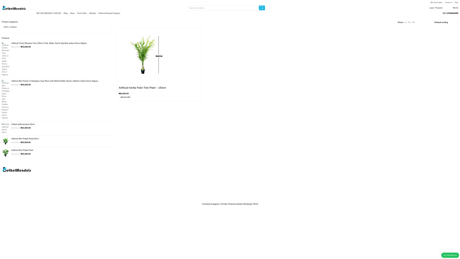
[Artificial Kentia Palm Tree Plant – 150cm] (144, 55)
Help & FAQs (390, 172)
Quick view (128, 83)
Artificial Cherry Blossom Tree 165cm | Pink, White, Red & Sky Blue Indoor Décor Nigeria (49, 43)
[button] (125, 97)
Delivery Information (393, 168)
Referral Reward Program (243, 190)
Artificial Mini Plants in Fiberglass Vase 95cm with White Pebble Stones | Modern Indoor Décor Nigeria (54, 81)
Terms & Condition (393, 186)
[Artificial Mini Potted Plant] (6, 153)
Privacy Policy (238, 177)
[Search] (262, 8)
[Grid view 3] (424, 22)
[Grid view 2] (420, 22)
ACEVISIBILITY (252, 201)
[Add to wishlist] (135, 83)
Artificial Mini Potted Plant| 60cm (25, 139)
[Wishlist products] (446, 8)
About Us (236, 168)
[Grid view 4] (429, 22)
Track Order (237, 181)
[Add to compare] (122, 83)
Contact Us (236, 172)
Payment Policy (391, 177)
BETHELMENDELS (224, 201)
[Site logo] (14, 8)
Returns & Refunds (393, 181)
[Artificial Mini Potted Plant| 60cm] (6, 141)
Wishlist (235, 186)
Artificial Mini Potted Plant (22, 150)
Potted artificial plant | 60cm (23, 124)
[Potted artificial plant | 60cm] (6, 128)
